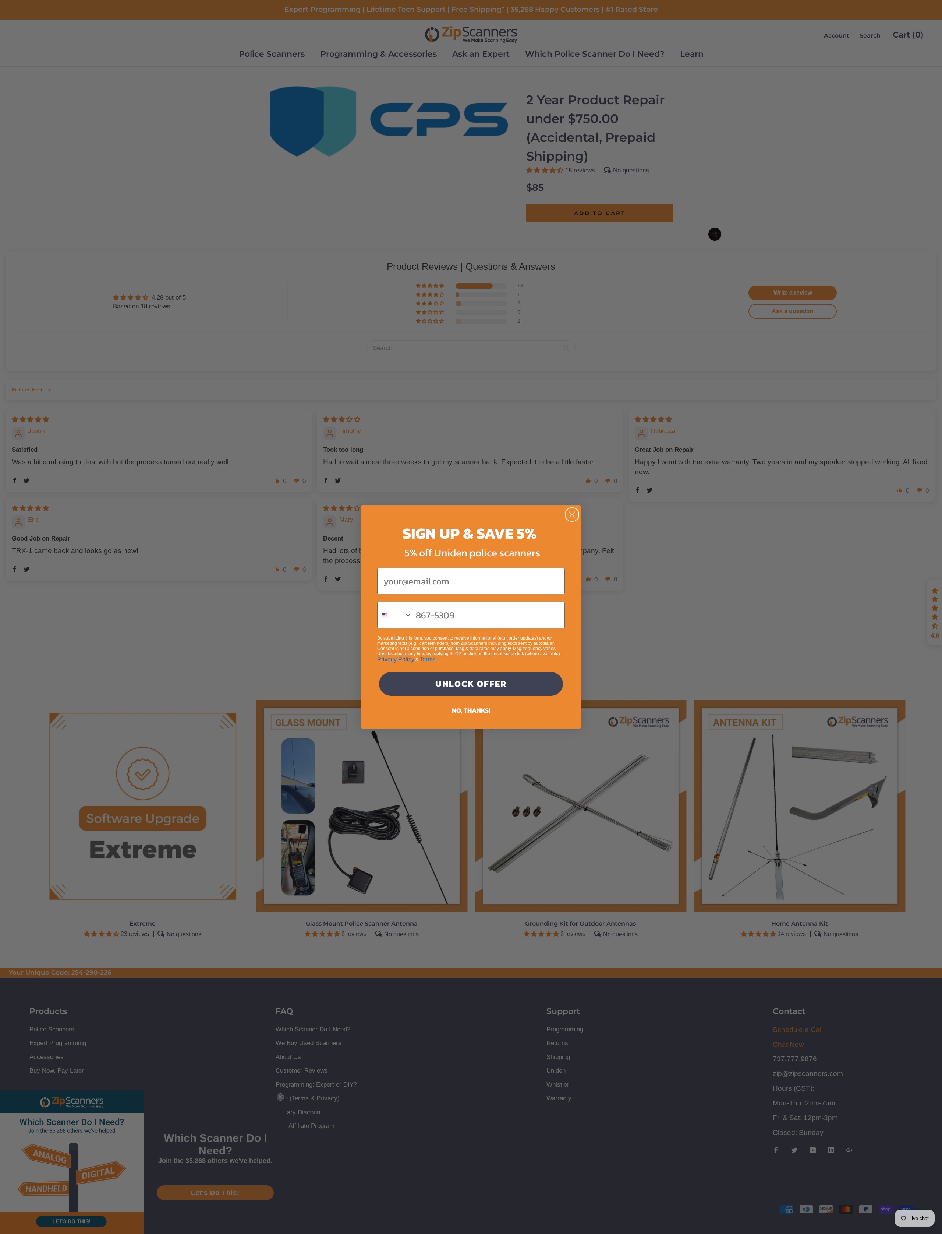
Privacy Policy (395, 659)
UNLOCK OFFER (471, 683)
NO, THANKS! (471, 710)
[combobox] (395, 615)
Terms (427, 659)
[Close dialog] (572, 514)
